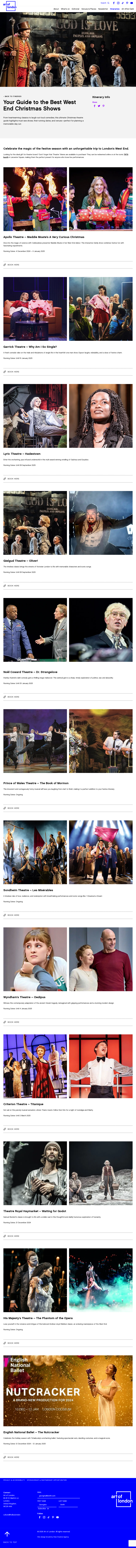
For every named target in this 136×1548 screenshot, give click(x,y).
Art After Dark (128, 9)
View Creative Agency (61, 1537)
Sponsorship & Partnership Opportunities (47, 1480)
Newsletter (103, 9)
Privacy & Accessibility (14, 1480)
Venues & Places (88, 9)
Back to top (10, 1542)
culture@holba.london (11, 1515)
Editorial (75, 9)
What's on (65, 9)
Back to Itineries (13, 96)
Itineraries (115, 9)
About (56, 9)
